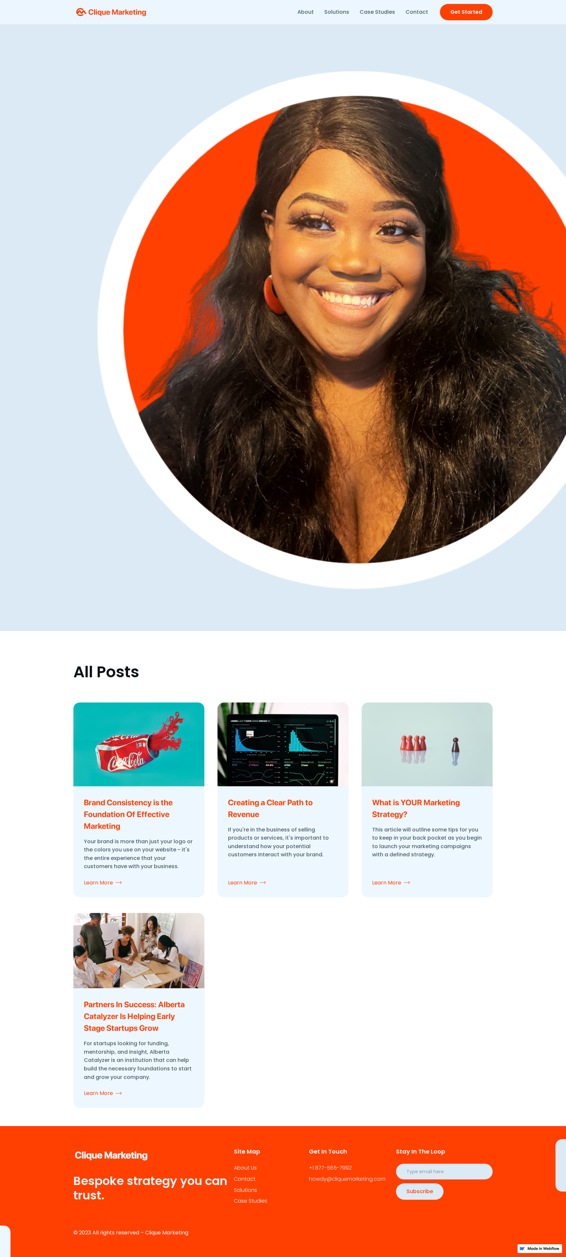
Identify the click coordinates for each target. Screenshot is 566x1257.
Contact (417, 12)
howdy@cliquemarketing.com (347, 1179)
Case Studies (377, 12)
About (305, 12)
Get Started (466, 12)
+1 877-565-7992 (330, 1168)
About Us (245, 1168)
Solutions (336, 12)
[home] (112, 12)
